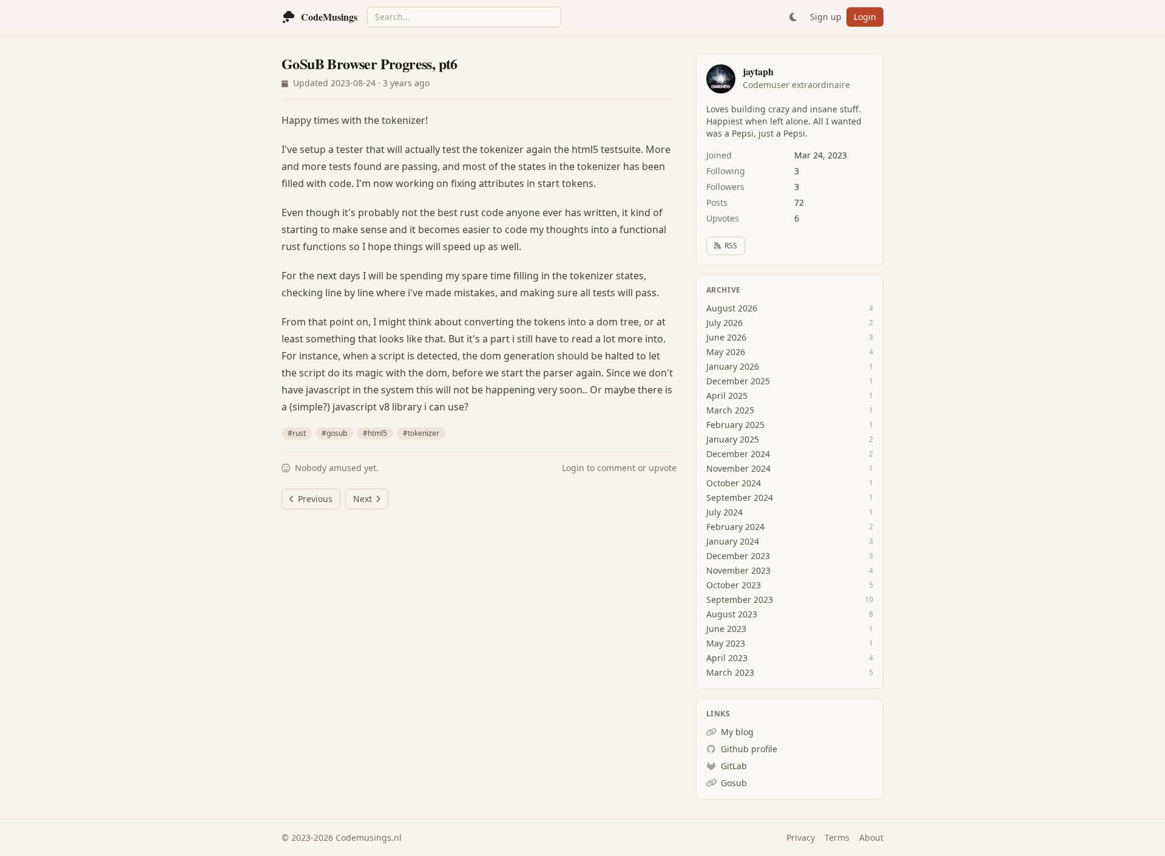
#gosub (334, 433)
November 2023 (738, 570)
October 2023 (733, 585)
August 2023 (731, 614)
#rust (297, 433)
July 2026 (724, 322)
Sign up (826, 16)
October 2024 (733, 483)
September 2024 (739, 497)
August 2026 (731, 308)
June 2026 (726, 337)
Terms (837, 837)
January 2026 (732, 366)
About (871, 837)
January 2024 (732, 541)
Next (362, 498)
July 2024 (724, 512)
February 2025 (735, 424)
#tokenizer (421, 433)
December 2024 (738, 454)
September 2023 (739, 599)
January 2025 (732, 439)
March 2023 (730, 672)
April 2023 (727, 658)
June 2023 (726, 628)
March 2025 (730, 410)
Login (865, 16)
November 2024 (738, 468)
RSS (730, 245)
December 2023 (738, 556)
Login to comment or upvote (619, 468)
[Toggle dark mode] (793, 17)
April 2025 (727, 395)
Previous (315, 498)
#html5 (375, 433)
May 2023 (725, 643)
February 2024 (735, 526)
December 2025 (738, 381)
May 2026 (725, 352)
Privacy (800, 837)
